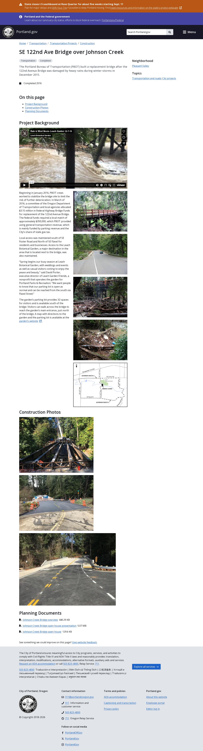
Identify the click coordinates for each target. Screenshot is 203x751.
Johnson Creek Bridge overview (40, 619)
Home (22, 43)
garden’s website (28, 321)
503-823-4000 (70, 663)
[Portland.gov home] (19, 32)
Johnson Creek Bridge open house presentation (49, 625)
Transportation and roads (146, 78)
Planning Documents (36, 111)
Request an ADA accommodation (37, 663)
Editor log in (153, 708)
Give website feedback (84, 642)
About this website (156, 697)
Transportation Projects (63, 43)
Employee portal (155, 703)
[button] (189, 32)
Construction (87, 43)
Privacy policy (111, 708)
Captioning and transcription (120, 703)
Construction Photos (36, 107)
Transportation (38, 43)
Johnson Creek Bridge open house (42, 631)
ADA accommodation (115, 697)
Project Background (36, 104)
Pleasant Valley (140, 66)
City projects (169, 78)
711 (97, 663)
